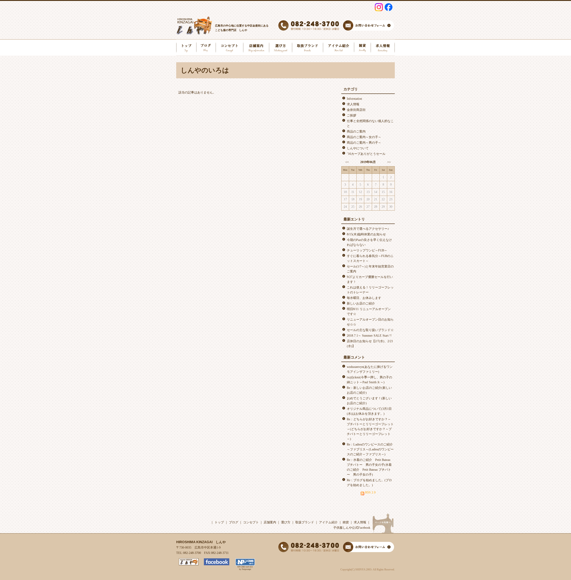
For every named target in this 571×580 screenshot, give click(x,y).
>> (389, 162)
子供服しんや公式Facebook (351, 527)
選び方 (285, 522)
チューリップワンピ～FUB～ (367, 250)
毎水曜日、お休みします (364, 298)
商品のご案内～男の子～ (364, 142)
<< (347, 162)
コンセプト (251, 522)
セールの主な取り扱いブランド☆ (370, 330)
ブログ (233, 522)
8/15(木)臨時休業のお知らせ (366, 234)
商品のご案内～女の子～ (364, 137)
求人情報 (353, 104)
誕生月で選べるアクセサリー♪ (368, 228)
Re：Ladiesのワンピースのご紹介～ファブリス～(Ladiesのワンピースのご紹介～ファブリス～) (370, 449)
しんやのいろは (205, 70)
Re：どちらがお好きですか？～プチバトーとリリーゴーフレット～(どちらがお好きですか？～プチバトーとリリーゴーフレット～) (370, 429)
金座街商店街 (356, 110)
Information (354, 98)
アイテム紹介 (328, 522)
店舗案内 (270, 522)
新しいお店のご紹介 (361, 303)
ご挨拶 (351, 115)
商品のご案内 (356, 131)
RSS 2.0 (370, 492)
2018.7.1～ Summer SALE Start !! (369, 335)
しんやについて (358, 148)
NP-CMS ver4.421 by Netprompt (245, 568)
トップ (219, 522)
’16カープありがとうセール (366, 153)
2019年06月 (368, 162)
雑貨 (346, 522)
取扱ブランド (304, 522)
